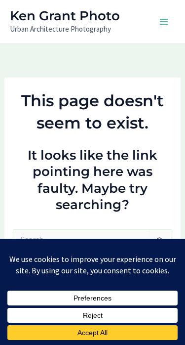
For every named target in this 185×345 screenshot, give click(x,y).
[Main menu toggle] (164, 21)
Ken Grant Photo (65, 16)
